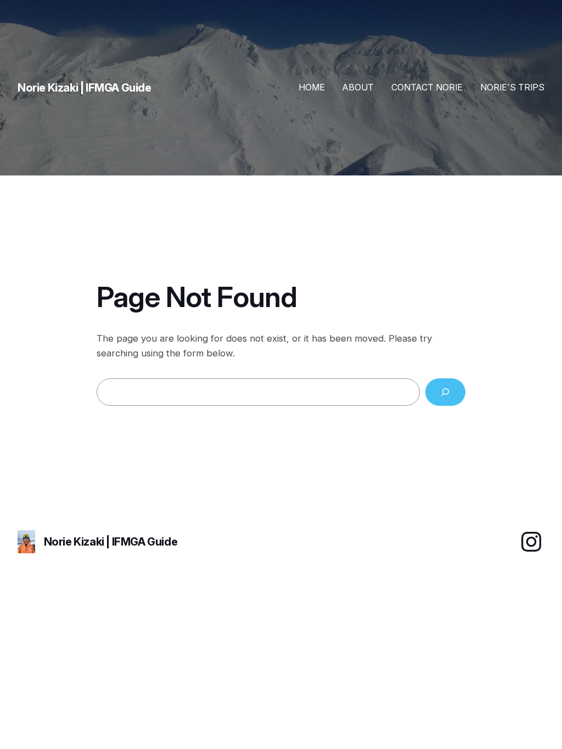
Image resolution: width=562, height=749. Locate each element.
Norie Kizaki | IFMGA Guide (111, 541)
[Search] (445, 392)
